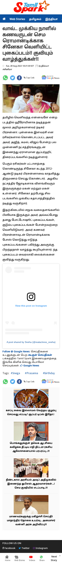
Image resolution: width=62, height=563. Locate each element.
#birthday (48, 373)
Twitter (25, 548)
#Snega (15, 373)
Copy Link (29, 78)
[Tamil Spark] (31, 7)
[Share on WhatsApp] (5, 78)
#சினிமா (7, 69)
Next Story (54, 558)
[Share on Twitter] (12, 77)
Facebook (9, 548)
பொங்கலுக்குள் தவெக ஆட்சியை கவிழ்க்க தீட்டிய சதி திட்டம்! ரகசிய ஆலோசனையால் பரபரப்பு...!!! (31, 447)
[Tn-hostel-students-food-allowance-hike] (31, 504)
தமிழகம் (35, 19)
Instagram (41, 548)
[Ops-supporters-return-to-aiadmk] (31, 468)
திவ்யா (45, 66)
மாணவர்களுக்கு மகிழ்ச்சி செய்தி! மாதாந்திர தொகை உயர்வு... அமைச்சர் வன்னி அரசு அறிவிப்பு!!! (31, 520)
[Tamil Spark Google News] (50, 77)
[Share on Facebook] (19, 77)
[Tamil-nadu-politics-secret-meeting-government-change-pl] (31, 431)
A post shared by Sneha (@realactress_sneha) (31, 342)
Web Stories (17, 19)
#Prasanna (31, 373)
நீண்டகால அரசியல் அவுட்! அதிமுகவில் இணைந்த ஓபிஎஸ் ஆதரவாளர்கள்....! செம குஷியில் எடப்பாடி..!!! (31, 484)
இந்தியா (51, 19)
